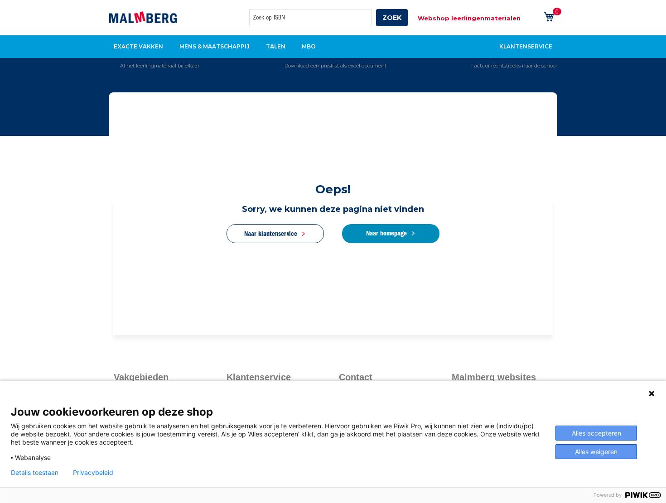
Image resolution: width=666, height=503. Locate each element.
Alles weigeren (596, 451)
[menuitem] (141, 46)
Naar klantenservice (270, 234)
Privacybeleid (93, 472)
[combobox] (310, 17)
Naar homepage (386, 233)
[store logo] (143, 17)
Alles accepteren (596, 433)
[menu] (333, 46)
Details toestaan (34, 472)
